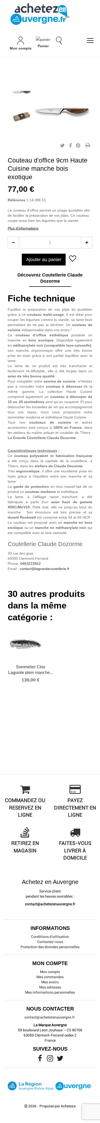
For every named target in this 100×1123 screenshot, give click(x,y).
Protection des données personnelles (50, 947)
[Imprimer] (87, 146)
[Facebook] (40, 1060)
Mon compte (50, 972)
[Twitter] (60, 1060)
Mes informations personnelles (50, 992)
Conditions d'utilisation (50, 937)
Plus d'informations (23, 228)
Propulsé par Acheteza (57, 1106)
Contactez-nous (50, 942)
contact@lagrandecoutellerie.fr (44, 569)
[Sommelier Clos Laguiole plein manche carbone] (30, 644)
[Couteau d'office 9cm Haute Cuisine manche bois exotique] (21, 92)
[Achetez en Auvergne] (40, 14)
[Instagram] (50, 1060)
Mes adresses (50, 987)
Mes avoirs (50, 982)
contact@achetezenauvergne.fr (50, 904)
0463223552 (30, 563)
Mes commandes (50, 977)
